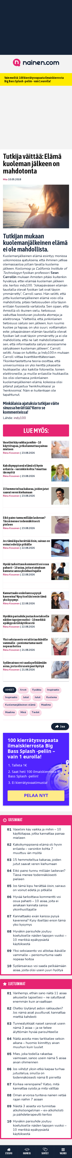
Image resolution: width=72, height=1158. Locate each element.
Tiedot (35, 712)
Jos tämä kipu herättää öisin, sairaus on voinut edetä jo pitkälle (26, 542)
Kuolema (51, 697)
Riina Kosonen (11, 453)
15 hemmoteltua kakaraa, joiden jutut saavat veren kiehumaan (26, 490)
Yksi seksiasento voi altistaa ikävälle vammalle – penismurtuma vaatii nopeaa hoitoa (25, 643)
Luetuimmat (16, 984)
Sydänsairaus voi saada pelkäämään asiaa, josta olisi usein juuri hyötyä (25, 664)
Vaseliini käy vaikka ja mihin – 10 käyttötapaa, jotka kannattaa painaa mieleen (25, 446)
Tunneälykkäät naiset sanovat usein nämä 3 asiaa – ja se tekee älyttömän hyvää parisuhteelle (39, 1027)
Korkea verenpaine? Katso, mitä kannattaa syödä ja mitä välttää (36, 1086)
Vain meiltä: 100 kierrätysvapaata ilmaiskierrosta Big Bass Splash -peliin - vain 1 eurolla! (34, 79)
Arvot (23, 690)
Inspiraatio (53, 690)
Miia (5, 179)
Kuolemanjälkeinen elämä (20, 704)
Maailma (46, 704)
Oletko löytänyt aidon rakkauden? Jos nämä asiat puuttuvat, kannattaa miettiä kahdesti (39, 1012)
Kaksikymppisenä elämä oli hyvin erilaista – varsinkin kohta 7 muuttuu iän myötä (25, 469)
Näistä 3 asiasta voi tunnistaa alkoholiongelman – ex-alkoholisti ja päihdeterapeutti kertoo (38, 1110)
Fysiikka (36, 690)
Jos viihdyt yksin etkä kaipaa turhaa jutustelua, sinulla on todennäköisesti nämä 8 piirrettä (38, 1073)
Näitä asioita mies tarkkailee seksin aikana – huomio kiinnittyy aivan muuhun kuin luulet (38, 1042)
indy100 (20, 418)
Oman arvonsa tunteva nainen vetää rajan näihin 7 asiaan (39, 1097)
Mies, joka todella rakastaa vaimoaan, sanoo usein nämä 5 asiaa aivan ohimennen (39, 1058)
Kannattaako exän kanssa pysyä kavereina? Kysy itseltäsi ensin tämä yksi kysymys (24, 596)
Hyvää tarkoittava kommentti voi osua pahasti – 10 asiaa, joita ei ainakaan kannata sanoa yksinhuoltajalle (26, 567)
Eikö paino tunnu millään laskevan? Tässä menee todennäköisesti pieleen (24, 521)
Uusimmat (15, 820)
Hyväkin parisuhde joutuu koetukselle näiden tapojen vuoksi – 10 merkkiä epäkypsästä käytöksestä (26, 619)
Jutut (26, 697)
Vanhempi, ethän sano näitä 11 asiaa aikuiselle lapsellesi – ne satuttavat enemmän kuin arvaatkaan (39, 997)
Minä (23, 712)
